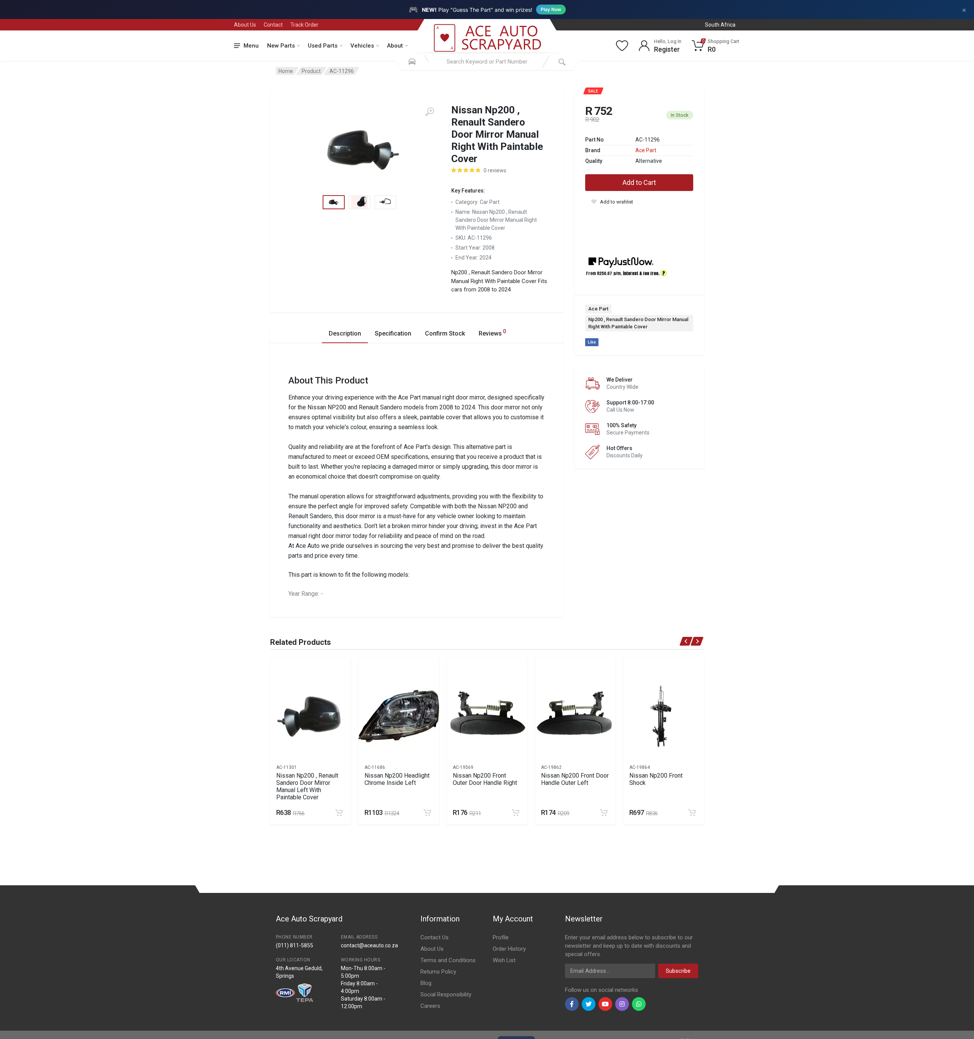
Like (592, 342)
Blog (425, 983)
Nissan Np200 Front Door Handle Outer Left (575, 779)
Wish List (504, 960)
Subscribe (678, 970)
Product (311, 71)
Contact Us (434, 937)
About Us (245, 24)
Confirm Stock (445, 333)
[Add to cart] (339, 812)
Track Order (304, 24)
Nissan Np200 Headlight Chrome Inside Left (397, 779)
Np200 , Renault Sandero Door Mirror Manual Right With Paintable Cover (638, 323)
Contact (273, 24)
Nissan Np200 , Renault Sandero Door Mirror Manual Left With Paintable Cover (307, 786)
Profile (501, 937)
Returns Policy (438, 971)
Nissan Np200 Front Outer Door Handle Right (485, 779)
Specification (393, 333)
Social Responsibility (445, 994)
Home (286, 71)
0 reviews (495, 170)
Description (345, 333)
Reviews (492, 332)
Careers (430, 1005)
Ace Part (645, 150)
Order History (509, 948)
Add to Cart (639, 182)
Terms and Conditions (448, 960)
